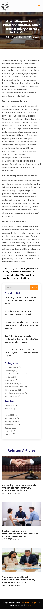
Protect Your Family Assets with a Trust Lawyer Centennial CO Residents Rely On (21, 353)
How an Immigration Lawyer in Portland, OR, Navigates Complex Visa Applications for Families (21, 339)
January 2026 (10, 421)
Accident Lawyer (11, 367)
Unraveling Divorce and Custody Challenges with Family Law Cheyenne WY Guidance (19, 488)
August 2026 (10, 405)
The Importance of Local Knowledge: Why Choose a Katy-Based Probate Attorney (19, 580)
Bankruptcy (9, 380)
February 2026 (10, 418)
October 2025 (10, 428)
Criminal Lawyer (11, 390)
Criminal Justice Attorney (15, 387)
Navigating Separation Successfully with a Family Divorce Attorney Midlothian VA (20, 534)
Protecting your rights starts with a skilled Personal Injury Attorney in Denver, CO (20, 300)
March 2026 (9, 415)
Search (34, 287)
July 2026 (8, 408)
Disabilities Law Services (14, 393)
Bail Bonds (9, 377)
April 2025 (8, 434)
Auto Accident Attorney (14, 374)
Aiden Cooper (12, 37)
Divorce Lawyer (11, 396)
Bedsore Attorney (12, 383)
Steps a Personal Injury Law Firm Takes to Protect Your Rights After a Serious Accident (21, 325)
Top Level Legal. (29, 602)
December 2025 (11, 425)
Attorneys (9, 371)
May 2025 (8, 431)
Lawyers (36, 37)
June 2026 (9, 412)
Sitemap (29, 605)
